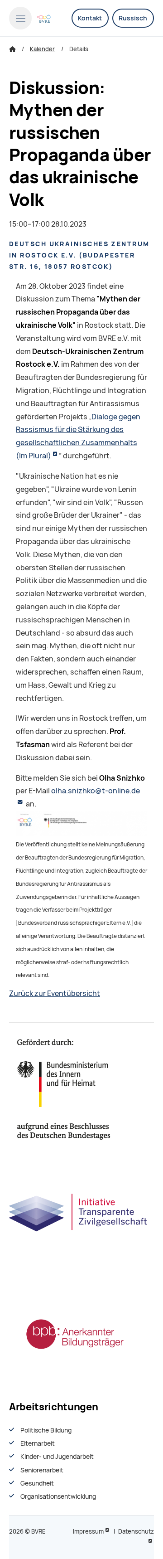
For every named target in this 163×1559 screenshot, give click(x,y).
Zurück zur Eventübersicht (54, 993)
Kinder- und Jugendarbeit (57, 1456)
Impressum (88, 1531)
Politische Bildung (46, 1430)
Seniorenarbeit (41, 1470)
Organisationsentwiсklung (58, 1496)
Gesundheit (37, 1483)
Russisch (133, 18)
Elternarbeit (37, 1443)
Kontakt (90, 18)
